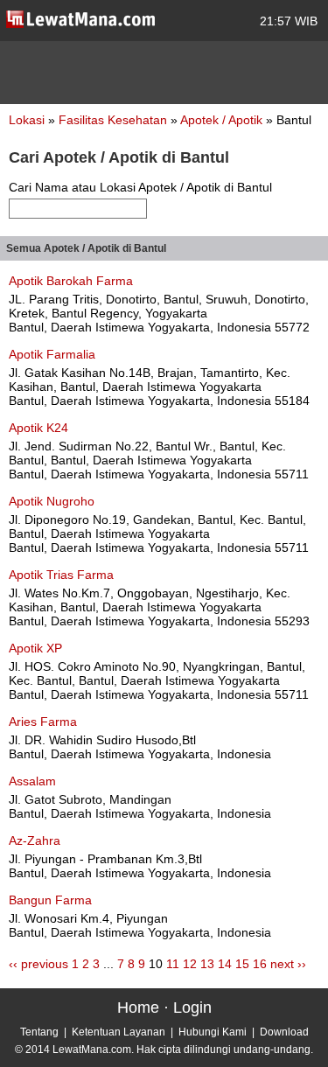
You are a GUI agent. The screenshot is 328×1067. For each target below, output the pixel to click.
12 (190, 964)
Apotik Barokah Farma (71, 281)
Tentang (39, 1032)
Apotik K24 (38, 428)
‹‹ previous (38, 964)
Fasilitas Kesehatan (115, 120)
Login (192, 1007)
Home (138, 1007)
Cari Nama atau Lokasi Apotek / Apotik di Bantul (140, 187)
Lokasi (27, 120)
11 (172, 964)
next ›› (288, 964)
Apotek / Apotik (223, 120)
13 (207, 964)
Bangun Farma (50, 900)
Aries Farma (43, 722)
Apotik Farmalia (52, 354)
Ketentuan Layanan (118, 1032)
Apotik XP (35, 648)
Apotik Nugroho (51, 501)
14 (225, 964)
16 (260, 964)
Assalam (32, 781)
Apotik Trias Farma (61, 575)
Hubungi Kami (212, 1032)
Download (284, 1032)
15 (242, 964)
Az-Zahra (34, 840)
